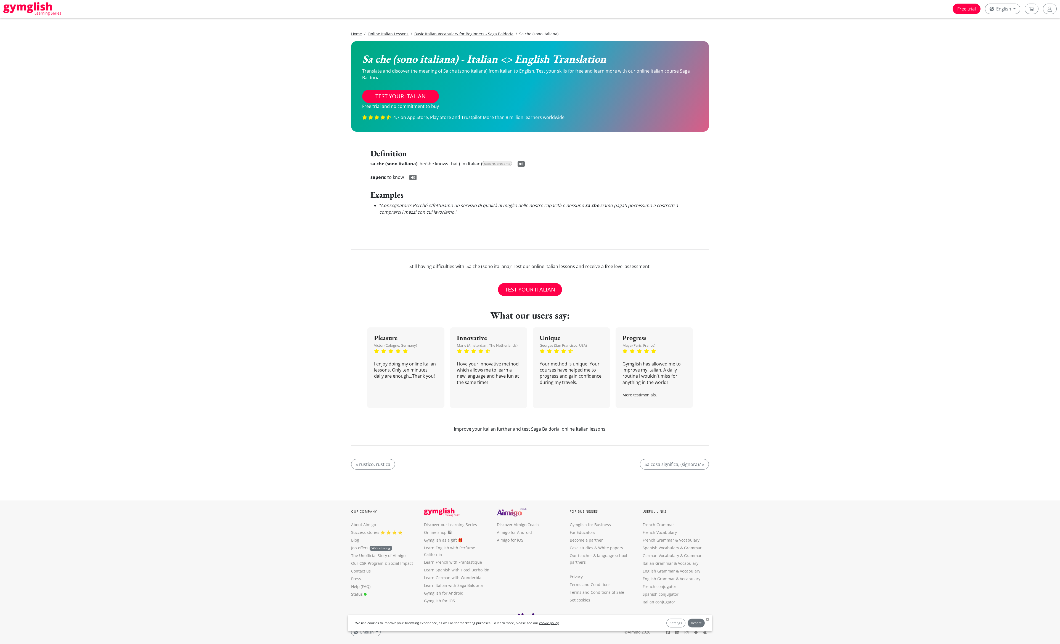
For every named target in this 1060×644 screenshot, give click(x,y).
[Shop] (1031, 9)
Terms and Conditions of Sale (597, 592)
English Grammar (659, 571)
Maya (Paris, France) (638, 345)
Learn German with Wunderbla (452, 577)
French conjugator (659, 586)
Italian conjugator (659, 602)
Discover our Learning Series (450, 524)
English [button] (1003, 9)
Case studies (581, 547)
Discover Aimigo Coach (518, 524)
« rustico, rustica (373, 464)
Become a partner (586, 540)
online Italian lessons (583, 429)
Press (356, 578)
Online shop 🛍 (438, 532)
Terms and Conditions (590, 584)
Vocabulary (688, 563)
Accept (696, 623)
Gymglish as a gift (440, 540)
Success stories (365, 532)
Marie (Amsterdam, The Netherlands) (487, 345)
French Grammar (658, 524)
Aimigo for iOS (510, 540)
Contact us (361, 571)
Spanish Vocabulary (661, 547)
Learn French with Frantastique (453, 562)
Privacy (576, 576)
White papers (610, 547)
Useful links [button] (654, 511)
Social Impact (400, 563)
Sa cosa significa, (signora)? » (674, 464)
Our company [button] (364, 511)
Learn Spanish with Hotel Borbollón (456, 570)
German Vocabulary (661, 555)
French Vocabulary (660, 532)
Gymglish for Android (443, 593)
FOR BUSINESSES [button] (584, 511)
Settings (676, 623)
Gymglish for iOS (439, 600)
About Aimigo (363, 524)
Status (357, 594)
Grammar (693, 547)
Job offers (370, 547)
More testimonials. (639, 394)
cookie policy (549, 623)
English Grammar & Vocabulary (671, 578)
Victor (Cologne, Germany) (395, 345)
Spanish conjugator (661, 594)
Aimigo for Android (514, 532)
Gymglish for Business (590, 524)
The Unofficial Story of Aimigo (378, 555)
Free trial (966, 9)
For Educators (582, 532)
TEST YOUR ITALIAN (400, 96)
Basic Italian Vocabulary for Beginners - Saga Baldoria (463, 33)
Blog (355, 540)
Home (356, 33)
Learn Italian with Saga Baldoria (453, 585)
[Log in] (1050, 9)
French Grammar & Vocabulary (671, 540)
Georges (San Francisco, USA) (563, 345)
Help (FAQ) (360, 586)
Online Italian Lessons (388, 33)
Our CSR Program (367, 563)
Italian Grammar (658, 563)
